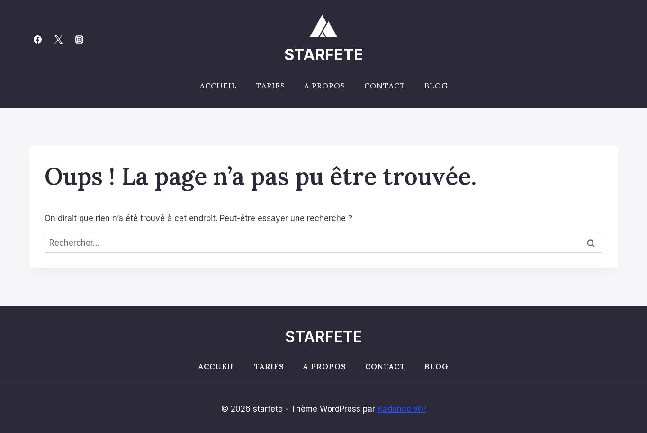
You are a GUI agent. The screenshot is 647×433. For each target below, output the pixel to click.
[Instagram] (79, 39)
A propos (324, 85)
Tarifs (270, 85)
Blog (436, 85)
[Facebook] (37, 39)
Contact (384, 85)
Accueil (218, 85)
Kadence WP (401, 409)
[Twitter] (58, 39)
